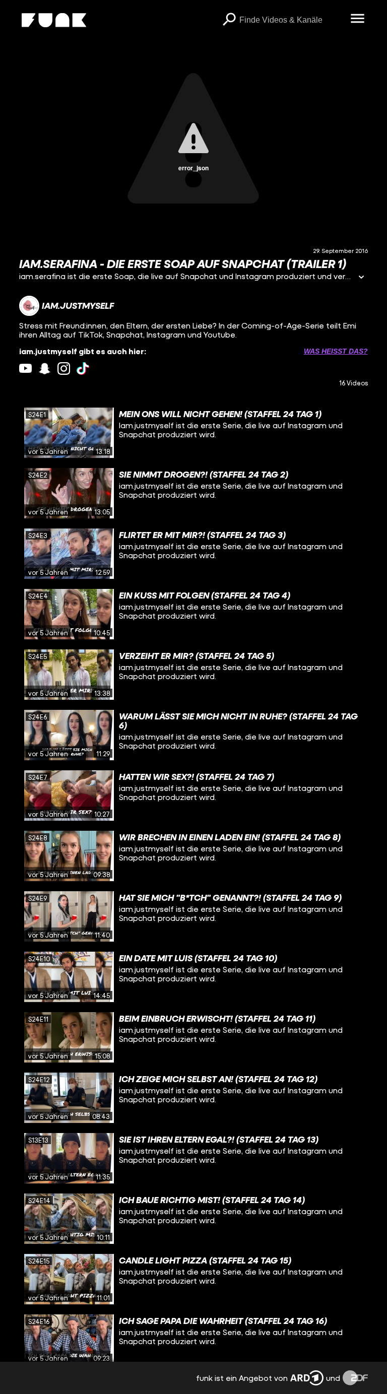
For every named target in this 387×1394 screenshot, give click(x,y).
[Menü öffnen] (358, 19)
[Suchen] (229, 20)
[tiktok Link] (83, 368)
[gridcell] (193, 433)
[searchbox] (291, 20)
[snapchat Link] (44, 368)
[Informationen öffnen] (361, 278)
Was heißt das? (336, 351)
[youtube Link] (25, 368)
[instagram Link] (63, 368)
